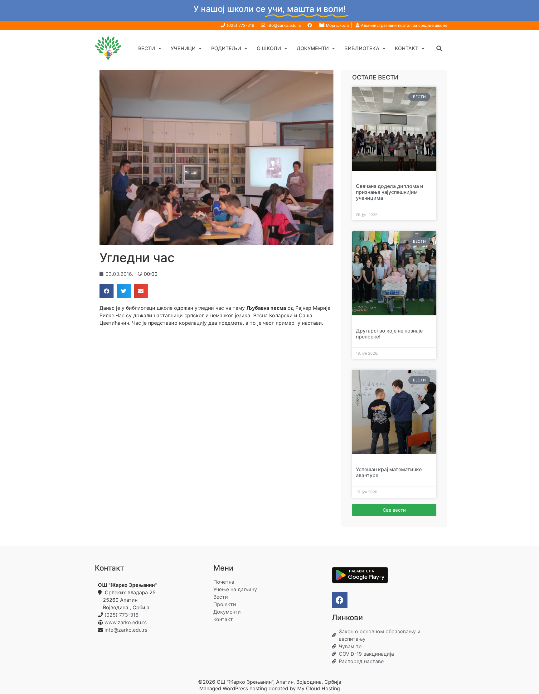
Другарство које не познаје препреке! (389, 334)
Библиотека (361, 48)
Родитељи (226, 48)
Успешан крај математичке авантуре (389, 472)
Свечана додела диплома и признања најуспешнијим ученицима (389, 192)
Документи (313, 48)
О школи (269, 48)
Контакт (406, 48)
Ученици (183, 48)
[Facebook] (339, 600)
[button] (439, 48)
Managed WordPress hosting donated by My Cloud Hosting (269, 688)
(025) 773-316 (121, 615)
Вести (146, 48)
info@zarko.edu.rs (125, 630)
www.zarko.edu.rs (125, 622)
